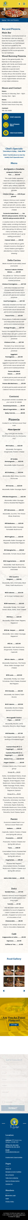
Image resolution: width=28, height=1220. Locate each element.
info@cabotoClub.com (12, 1152)
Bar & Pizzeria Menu (14, 124)
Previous (3, 13)
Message (5, 1092)
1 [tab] (10, 16)
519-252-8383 (14, 1145)
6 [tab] (18, 991)
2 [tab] (13, 16)
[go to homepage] (5, 3)
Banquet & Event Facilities (13, 1172)
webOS (18, 1216)
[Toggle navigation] (24, 3)
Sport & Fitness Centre (12, 1181)
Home (4, 20)
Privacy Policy (10, 1202)
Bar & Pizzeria (10, 1175)
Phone (4, 1079)
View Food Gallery (16, 133)
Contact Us (9, 1184)
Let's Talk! (14, 1024)
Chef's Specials (15, 117)
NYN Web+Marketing (19, 1215)
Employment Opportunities (14, 1157)
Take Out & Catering (12, 1178)
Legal (7, 1198)
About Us (8, 1169)
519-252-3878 (15, 1147)
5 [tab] (16, 991)
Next (25, 13)
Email (4, 1073)
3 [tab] (15, 16)
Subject (4, 1085)
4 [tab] (17, 16)
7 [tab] (21, 991)
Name (4, 1067)
